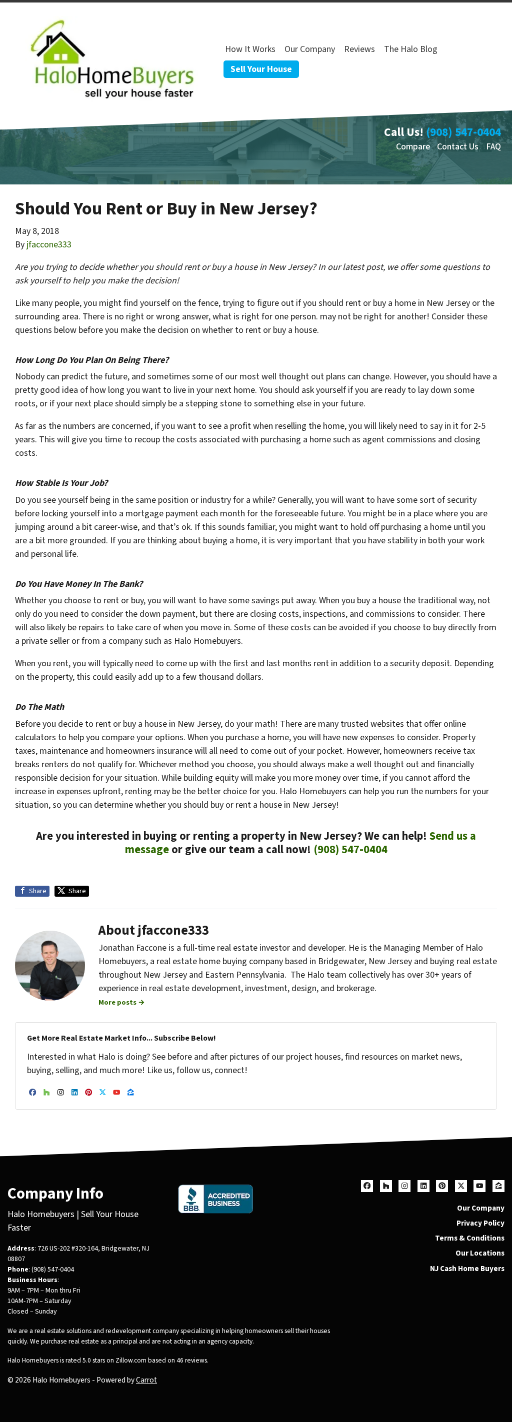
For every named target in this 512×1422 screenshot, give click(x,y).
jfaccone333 (49, 244)
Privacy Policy (480, 1223)
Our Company (309, 49)
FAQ (493, 146)
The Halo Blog (411, 49)
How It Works (250, 49)
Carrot (146, 1380)
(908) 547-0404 (463, 132)
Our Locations (480, 1253)
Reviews (359, 49)
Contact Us (457, 146)
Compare (413, 146)
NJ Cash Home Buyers (467, 1268)
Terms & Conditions (469, 1238)
